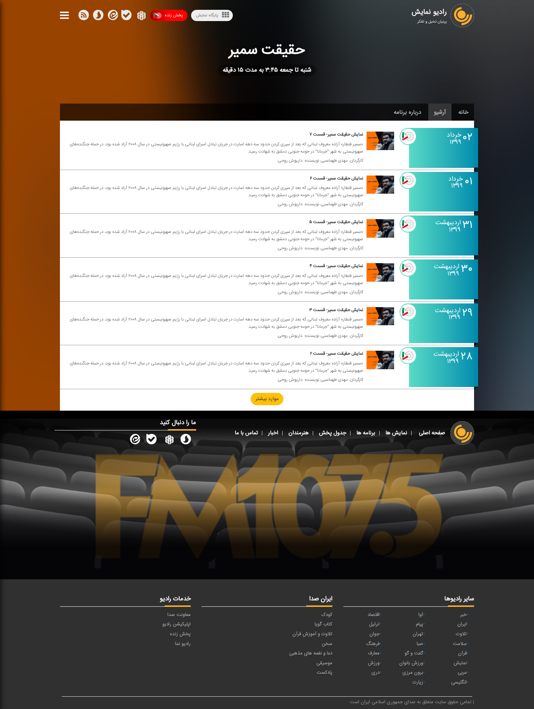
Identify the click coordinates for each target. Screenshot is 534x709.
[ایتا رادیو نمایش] (134, 440)
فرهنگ (373, 644)
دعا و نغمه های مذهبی (310, 653)
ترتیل (374, 624)
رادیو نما (183, 644)
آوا (420, 615)
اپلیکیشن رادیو (176, 624)
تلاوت (461, 634)
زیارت (418, 682)
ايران (462, 624)
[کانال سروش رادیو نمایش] (185, 440)
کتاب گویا (323, 624)
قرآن (462, 653)
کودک (326, 615)
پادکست (324, 673)
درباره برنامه (407, 112)
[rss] (83, 17)
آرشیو (440, 112)
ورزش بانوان (411, 663)
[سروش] (126, 17)
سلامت (460, 644)
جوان (374, 634)
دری (376, 673)
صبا (420, 644)
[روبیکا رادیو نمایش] (168, 440)
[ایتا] (112, 17)
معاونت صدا (179, 615)
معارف (374, 653)
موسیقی (324, 663)
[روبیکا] (140, 17)
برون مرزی (412, 673)
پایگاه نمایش (207, 15)
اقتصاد (374, 615)
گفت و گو (414, 653)
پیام (419, 624)
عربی (462, 673)
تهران (418, 634)
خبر (463, 615)
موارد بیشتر (267, 399)
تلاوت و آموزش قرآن (312, 634)
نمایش (460, 663)
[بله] (98, 17)
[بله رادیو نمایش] (151, 440)
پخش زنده (174, 15)
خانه (463, 112)
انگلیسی (459, 682)
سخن (327, 644)
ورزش (374, 663)
